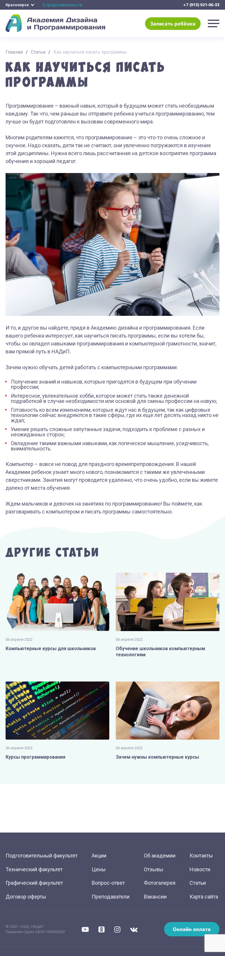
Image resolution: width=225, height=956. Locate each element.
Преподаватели (110, 897)
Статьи (38, 52)
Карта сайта (204, 897)
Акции (99, 855)
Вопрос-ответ (108, 883)
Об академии (159, 855)
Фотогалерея (159, 883)
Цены (99, 869)
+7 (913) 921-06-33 (201, 4)
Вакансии (155, 897)
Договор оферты (26, 897)
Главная (14, 52)
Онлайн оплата (192, 929)
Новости (200, 869)
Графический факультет (34, 883)
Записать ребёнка (172, 23)
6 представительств (62, 5)
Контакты (201, 855)
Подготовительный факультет (42, 855)
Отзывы (153, 869)
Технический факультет (34, 869)
